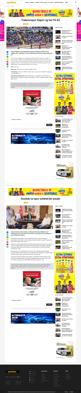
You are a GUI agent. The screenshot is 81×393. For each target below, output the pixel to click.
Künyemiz (33, 380)
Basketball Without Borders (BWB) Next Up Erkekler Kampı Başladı (67, 151)
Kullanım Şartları (18, 381)
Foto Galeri (33, 371)
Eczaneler (55, 377)
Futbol (27, 2)
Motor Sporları (43, 2)
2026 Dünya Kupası (59, 2)
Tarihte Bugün (56, 380)
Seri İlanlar (56, 383)
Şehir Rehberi (56, 384)
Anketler (67, 375)
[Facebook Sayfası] (6, 376)
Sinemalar (55, 382)
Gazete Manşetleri (57, 386)
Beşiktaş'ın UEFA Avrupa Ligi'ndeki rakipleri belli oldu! (67, 42)
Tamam (71, 391)
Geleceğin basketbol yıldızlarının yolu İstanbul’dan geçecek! (67, 32)
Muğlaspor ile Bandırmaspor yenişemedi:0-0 (65, 126)
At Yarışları (50, 2)
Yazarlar (32, 375)
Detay (67, 391)
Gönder (49, 124)
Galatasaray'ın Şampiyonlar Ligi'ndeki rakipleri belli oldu (67, 47)
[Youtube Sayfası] (12, 376)
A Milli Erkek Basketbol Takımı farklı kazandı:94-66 (67, 69)
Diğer (66, 2)
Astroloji (67, 379)
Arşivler (32, 377)
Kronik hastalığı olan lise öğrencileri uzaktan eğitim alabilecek (67, 120)
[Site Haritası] (18, 376)
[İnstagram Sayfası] (10, 376)
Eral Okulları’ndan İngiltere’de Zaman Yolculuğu (66, 146)
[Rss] (16, 376)
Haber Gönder (18, 383)
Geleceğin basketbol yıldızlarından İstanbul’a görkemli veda (67, 58)
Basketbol (31, 2)
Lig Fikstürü (56, 379)
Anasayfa (8, 6)
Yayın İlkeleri (8, 382)
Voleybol (37, 2)
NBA (42, 382)
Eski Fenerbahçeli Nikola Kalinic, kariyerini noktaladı (67, 63)
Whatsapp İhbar (19, 382)
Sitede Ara (68, 373)
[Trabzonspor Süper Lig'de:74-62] (29, 37)
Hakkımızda (8, 381)
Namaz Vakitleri (56, 376)
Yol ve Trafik (56, 375)
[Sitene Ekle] (21, 376)
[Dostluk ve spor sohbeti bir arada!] (29, 217)
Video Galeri (33, 373)
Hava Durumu (56, 373)
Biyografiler (68, 376)
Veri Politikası (8, 383)
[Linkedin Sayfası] (14, 376)
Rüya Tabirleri (68, 377)
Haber (12, 185)
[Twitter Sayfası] (8, 376)
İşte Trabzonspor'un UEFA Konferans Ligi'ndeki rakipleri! (66, 53)
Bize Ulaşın (33, 382)
